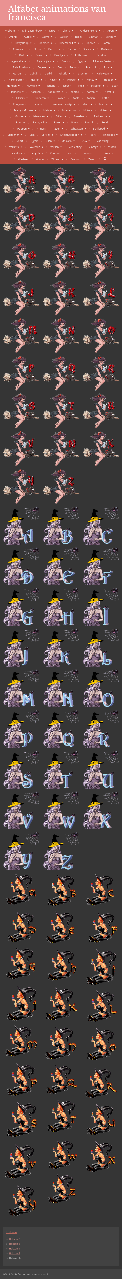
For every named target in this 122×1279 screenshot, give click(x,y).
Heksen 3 (14, 1244)
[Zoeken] (105, 158)
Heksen (11, 1232)
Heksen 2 (14, 1239)
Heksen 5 (14, 1253)
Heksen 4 (14, 1248)
